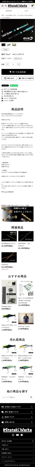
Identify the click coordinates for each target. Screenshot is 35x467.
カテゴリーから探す (6, 441)
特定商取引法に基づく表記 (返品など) (14, 91)
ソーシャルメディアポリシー (8, 461)
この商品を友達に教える (10, 94)
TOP (2, 15)
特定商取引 (6, 453)
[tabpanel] (17, 30)
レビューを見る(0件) (9, 98)
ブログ (26, 11)
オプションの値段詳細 (9, 89)
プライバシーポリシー (7, 457)
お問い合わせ (9, 78)
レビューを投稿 (7, 100)
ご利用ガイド (4, 445)
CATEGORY (8, 11)
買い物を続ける (7, 96)
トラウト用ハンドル (11, 15)
